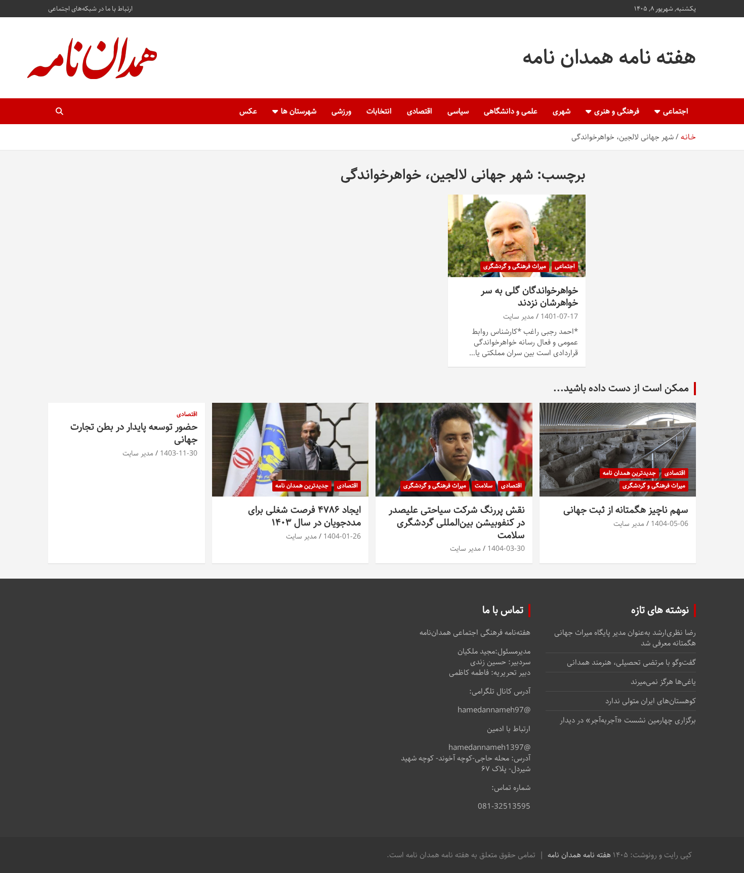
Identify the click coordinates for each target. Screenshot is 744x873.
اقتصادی (419, 111)
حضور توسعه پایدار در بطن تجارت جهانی (133, 433)
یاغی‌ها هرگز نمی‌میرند (663, 682)
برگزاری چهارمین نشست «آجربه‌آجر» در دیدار (628, 720)
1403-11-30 (178, 453)
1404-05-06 (669, 523)
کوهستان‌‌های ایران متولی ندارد (650, 701)
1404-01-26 (342, 536)
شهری (561, 111)
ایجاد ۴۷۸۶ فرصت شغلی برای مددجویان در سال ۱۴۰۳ (304, 516)
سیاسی (458, 111)
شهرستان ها (298, 111)
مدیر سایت (518, 316)
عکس (248, 111)
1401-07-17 (559, 316)
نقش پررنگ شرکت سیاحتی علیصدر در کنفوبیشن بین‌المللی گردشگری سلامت (457, 522)
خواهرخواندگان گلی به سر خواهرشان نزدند (529, 297)
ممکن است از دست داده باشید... (621, 388)
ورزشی (341, 111)
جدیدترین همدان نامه (629, 473)
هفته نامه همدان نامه (609, 57)
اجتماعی (675, 111)
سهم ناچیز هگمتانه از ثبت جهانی (625, 510)
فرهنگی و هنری (616, 111)
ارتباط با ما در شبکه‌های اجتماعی (90, 8)
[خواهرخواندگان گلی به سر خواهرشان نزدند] (516, 235)
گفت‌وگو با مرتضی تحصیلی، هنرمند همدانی (631, 662)
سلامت (483, 485)
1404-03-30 (506, 548)
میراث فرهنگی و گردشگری (514, 266)
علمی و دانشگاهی (511, 111)
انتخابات (379, 111)
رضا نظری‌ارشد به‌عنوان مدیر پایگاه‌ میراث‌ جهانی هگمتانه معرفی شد (625, 638)
